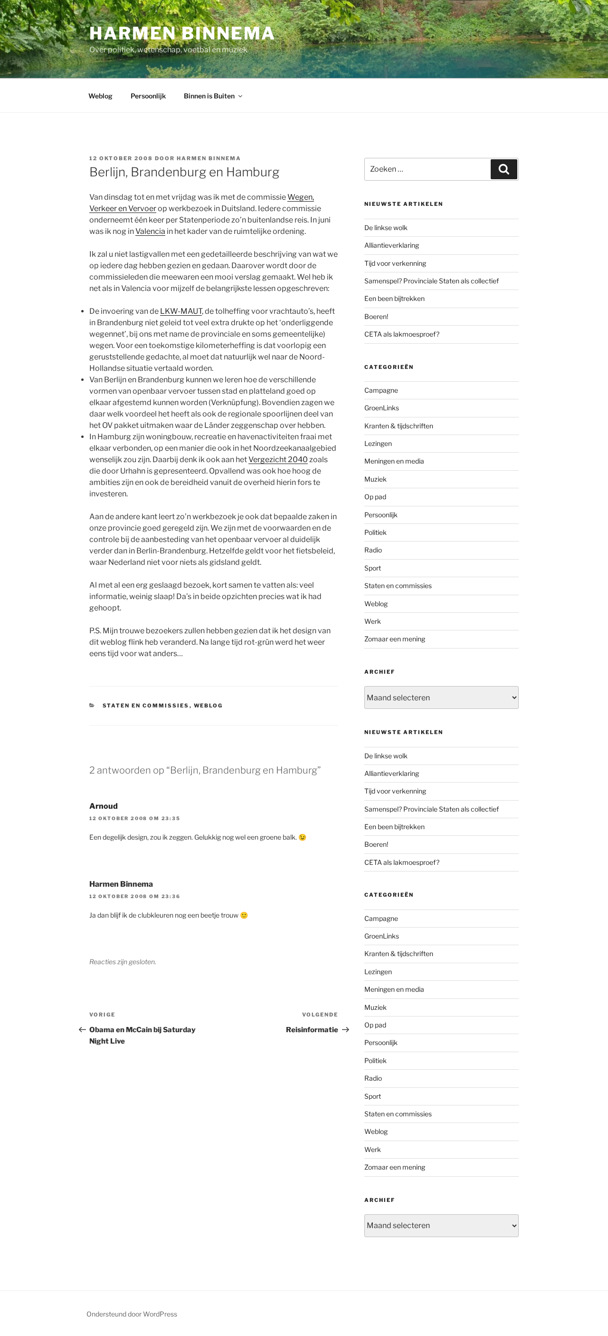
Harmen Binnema (182, 33)
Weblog (100, 96)
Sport (372, 568)
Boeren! (376, 316)
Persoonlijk (148, 96)
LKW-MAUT (181, 311)
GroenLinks (381, 408)
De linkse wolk (386, 227)
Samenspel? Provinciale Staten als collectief (431, 281)
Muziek (375, 479)
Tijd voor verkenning (395, 263)
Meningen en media (394, 461)
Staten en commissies (146, 705)
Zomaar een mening (394, 639)
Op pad (375, 497)
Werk (372, 621)
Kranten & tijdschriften (398, 426)
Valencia (150, 231)
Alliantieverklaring (391, 245)
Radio (373, 550)
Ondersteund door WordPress (131, 1314)
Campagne (381, 390)
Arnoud (103, 806)
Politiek (375, 532)
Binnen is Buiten (209, 96)
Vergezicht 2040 (278, 459)
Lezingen (378, 443)
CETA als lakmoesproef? (401, 334)
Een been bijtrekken (394, 298)
